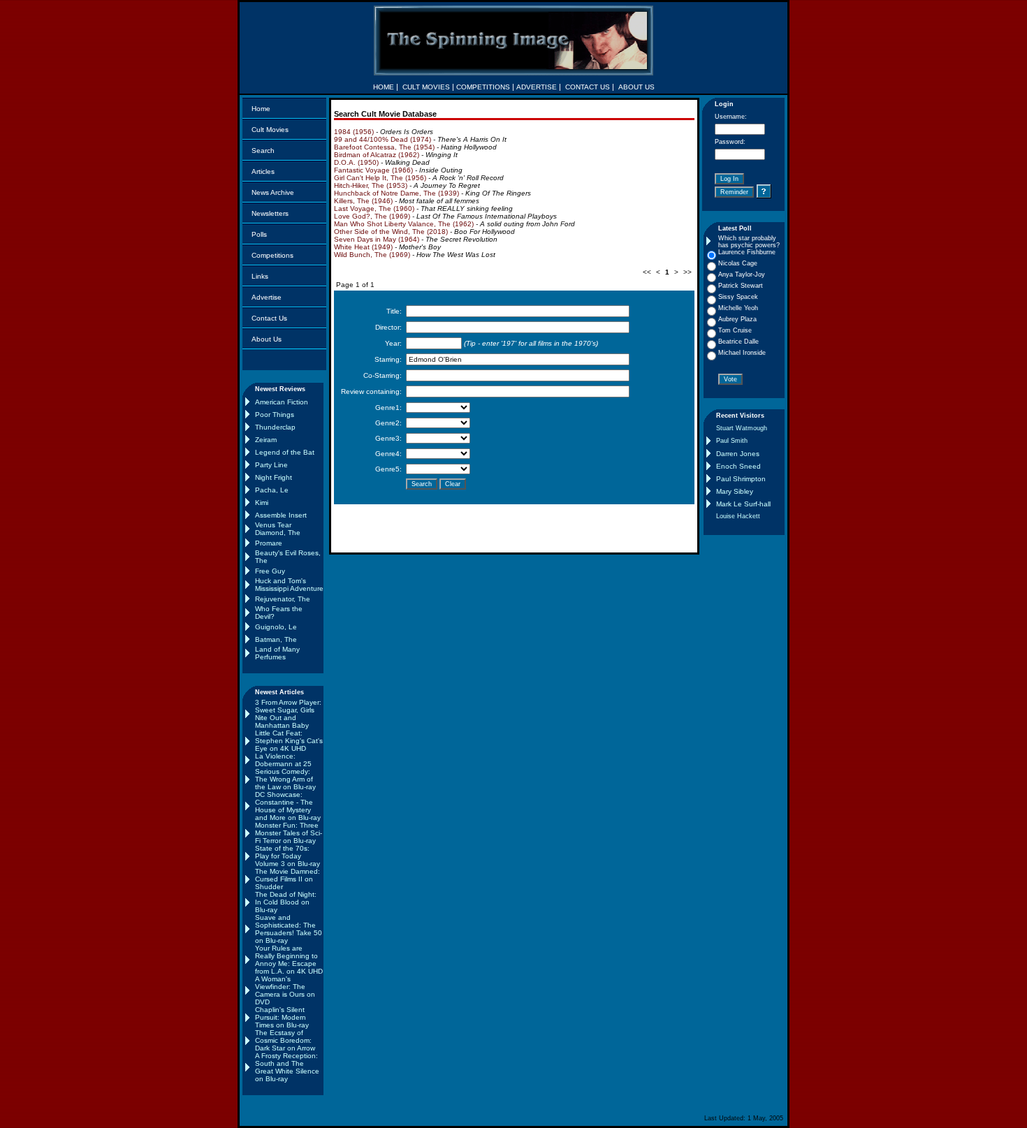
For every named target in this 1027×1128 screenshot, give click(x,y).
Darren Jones (737, 453)
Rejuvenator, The (282, 599)
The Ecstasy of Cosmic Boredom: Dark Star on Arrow (285, 1040)
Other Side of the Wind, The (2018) (391, 231)
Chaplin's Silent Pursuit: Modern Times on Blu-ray (282, 1017)
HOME (383, 87)
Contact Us (269, 318)
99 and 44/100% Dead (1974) (382, 139)
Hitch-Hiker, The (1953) (370, 185)
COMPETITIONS (483, 87)
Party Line (271, 465)
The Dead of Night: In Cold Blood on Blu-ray (285, 902)
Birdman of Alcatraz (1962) (376, 155)
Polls (259, 234)
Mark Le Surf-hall (743, 504)
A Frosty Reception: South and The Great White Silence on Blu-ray (287, 1067)
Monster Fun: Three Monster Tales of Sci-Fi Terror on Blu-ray (288, 832)
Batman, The (276, 639)
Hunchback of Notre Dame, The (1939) (396, 193)
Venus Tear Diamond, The (277, 528)
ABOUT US (636, 87)
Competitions (272, 255)
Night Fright (273, 477)
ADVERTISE (536, 87)
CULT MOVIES (426, 87)
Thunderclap (275, 427)
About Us (267, 339)
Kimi (261, 502)
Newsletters (270, 213)
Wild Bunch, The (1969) (372, 254)
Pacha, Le (272, 490)
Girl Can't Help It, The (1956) (380, 178)
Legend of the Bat (284, 452)
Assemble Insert (281, 515)
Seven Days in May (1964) (376, 239)
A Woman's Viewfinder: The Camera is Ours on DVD (285, 990)
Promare (268, 543)
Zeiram (266, 440)
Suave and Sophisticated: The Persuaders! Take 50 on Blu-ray (288, 929)
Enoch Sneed (738, 466)
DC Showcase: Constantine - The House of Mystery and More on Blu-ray (288, 806)
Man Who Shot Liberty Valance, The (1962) (404, 224)
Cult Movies (270, 129)
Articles (263, 171)
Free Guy (270, 571)
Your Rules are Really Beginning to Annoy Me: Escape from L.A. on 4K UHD (289, 959)
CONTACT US (587, 87)
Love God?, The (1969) (372, 216)
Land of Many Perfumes (277, 653)
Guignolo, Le (276, 627)
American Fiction (281, 402)
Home (261, 108)
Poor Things (274, 414)
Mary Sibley (734, 491)
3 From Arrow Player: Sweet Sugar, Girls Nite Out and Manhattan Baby (288, 713)
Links (260, 276)
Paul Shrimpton (741, 479)
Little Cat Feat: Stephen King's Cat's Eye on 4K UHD (289, 740)
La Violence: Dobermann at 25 (283, 760)
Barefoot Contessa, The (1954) (384, 147)
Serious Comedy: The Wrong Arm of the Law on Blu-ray (285, 779)
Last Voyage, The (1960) (374, 208)
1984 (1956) (354, 131)
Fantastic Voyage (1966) (373, 170)
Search (263, 150)
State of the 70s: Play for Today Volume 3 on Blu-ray (287, 855)
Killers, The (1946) (363, 201)
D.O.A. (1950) (356, 162)
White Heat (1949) (363, 247)
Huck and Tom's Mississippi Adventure (289, 584)
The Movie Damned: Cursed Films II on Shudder (287, 879)
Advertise (267, 297)
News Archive (273, 192)
